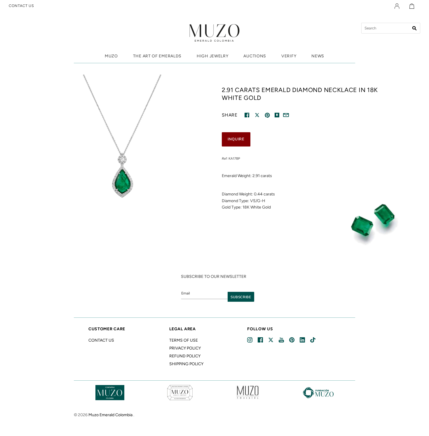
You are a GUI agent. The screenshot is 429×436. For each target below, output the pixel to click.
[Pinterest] (292, 340)
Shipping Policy (186, 363)
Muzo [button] (111, 56)
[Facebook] (261, 340)
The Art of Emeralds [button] (157, 56)
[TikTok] (313, 340)
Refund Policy (184, 356)
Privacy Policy (185, 348)
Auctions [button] (254, 56)
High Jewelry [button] (212, 56)
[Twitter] (271, 340)
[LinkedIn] (303, 340)
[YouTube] (282, 340)
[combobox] (390, 28)
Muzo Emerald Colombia (110, 414)
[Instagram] (250, 340)
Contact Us (101, 340)
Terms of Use (183, 340)
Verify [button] (288, 56)
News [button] (317, 56)
